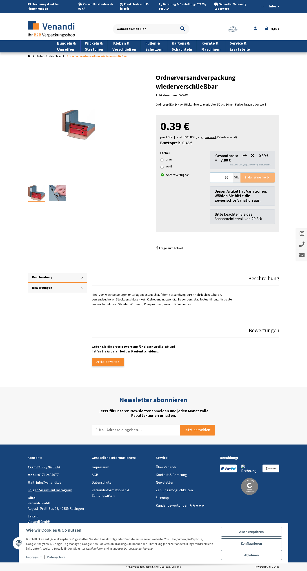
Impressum (100, 467)
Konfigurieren (251, 543)
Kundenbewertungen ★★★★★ (180, 505)
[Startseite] (29, 56)
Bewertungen (42, 288)
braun (169, 159)
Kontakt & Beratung (171, 474)
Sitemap (162, 497)
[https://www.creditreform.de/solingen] (249, 486)
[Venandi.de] (55, 29)
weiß (169, 166)
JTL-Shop (274, 567)
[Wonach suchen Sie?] (182, 29)
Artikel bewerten (107, 362)
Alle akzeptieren (251, 532)
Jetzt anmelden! (197, 430)
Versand (253, 164)
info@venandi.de (44, 482)
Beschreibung (42, 277)
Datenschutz (101, 482)
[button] (272, 7)
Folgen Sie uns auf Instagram (50, 490)
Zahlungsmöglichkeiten (174, 490)
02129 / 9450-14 (44, 467)
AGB (95, 474)
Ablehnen (251, 555)
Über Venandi (166, 467)
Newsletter (165, 482)
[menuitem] (66, 46)
